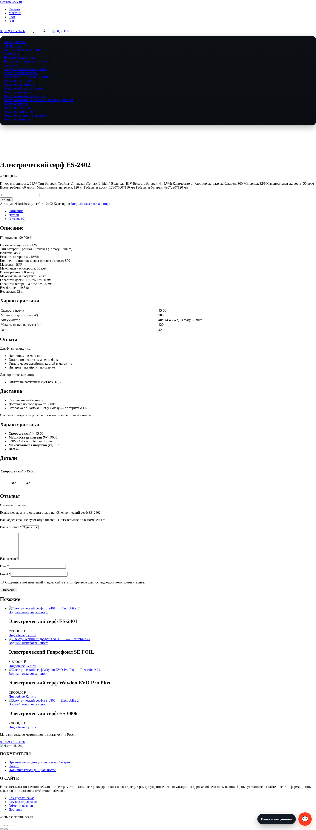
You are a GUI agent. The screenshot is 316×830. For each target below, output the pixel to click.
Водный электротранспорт (90, 204)
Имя (4, 566)
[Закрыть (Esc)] (14, 825)
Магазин (15, 13)
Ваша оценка (11, 527)
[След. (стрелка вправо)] (6, 829)
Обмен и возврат (21, 805)
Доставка (15, 809)
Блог (12, 17)
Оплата (14, 766)
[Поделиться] (10, 825)
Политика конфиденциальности (32, 770)
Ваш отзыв (9, 558)
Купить (6, 199)
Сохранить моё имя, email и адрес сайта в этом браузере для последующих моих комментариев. (75, 582)
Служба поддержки (23, 802)
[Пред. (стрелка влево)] (1, 829)
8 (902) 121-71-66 (12, 31)
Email (5, 574)
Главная (14, 9)
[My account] (44, 31)
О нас (13, 21)
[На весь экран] (6, 825)
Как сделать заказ (21, 798)
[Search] (32, 31)
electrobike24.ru (11, 2)
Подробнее (17, 635)
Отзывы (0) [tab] (17, 219)
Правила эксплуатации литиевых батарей (39, 762)
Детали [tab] (14, 215)
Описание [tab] (16, 211)
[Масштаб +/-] (1, 825)
